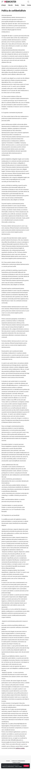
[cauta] (28, 1)
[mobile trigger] (3, 1)
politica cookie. (20, 748)
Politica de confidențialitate (8, 766)
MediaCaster (10, 1)
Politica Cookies (18, 766)
